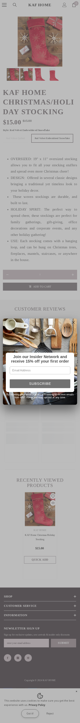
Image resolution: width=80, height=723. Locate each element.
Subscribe (40, 384)
